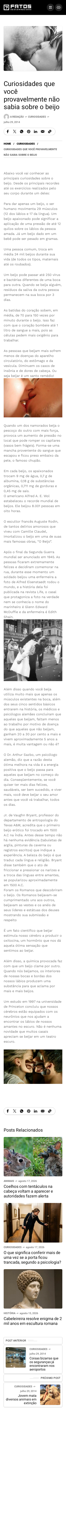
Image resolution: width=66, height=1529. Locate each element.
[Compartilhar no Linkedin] (35, 131)
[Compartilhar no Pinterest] (28, 131)
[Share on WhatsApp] (21, 131)
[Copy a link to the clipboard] (49, 131)
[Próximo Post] (50, 1395)
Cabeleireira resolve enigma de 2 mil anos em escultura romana (33, 1321)
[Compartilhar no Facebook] (7, 131)
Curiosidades (37, 117)
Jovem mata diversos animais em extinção (21, 1399)
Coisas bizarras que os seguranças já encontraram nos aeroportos (44, 1364)
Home (7, 144)
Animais (9, 1181)
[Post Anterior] (16, 1357)
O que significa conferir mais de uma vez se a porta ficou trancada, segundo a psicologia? (32, 1257)
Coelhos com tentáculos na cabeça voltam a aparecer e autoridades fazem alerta (28, 1191)
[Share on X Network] (14, 131)
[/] (50, 7)
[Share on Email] (42, 131)
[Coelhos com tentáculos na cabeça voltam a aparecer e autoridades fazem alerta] (33, 1156)
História (9, 1313)
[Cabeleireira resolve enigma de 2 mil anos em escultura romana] (33, 1288)
